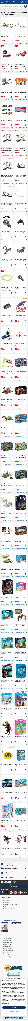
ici (7, 1003)
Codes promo (6, 911)
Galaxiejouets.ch (7, 940)
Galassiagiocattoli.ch (7, 944)
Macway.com (6, 959)
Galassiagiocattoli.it (7, 948)
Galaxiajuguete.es (7, 946)
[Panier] (26, 2)
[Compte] (22, 2)
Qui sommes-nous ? (7, 900)
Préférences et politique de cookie (10, 908)
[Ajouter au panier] (11, 40)
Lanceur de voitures (19, 324)
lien (15, 991)
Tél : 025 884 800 (9, 865)
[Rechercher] (25, 6)
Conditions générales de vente (10, 904)
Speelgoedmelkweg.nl (8, 950)
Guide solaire (6, 915)
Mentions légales (7, 906)
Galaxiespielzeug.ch (7, 942)
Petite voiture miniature (20, 99)
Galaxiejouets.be (7, 952)
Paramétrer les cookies (14, 1011)
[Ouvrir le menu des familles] (2, 2)
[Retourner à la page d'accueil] (12, 2)
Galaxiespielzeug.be (7, 954)
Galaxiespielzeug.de (7, 938)
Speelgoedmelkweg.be (8, 956)
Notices (5, 913)
